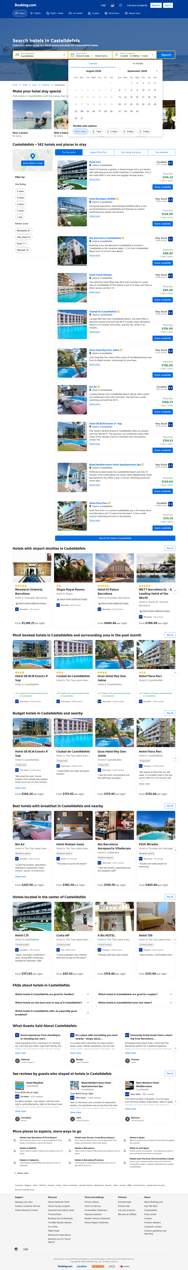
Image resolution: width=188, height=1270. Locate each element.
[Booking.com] (25, 5)
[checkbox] (111, 83)
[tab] (93, 63)
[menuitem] (20, 13)
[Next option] (175, 118)
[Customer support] (120, 5)
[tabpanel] (115, 101)
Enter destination (28, 53)
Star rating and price (131, 152)
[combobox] (41, 56)
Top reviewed (161, 152)
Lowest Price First (98, 152)
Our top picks (68, 152)
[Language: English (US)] (112, 5)
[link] (32, 191)
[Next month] (156, 71)
